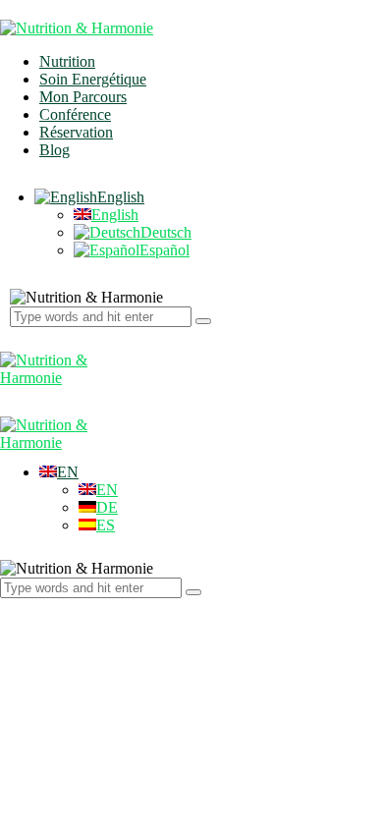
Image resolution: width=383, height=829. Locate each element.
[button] (59, 472)
